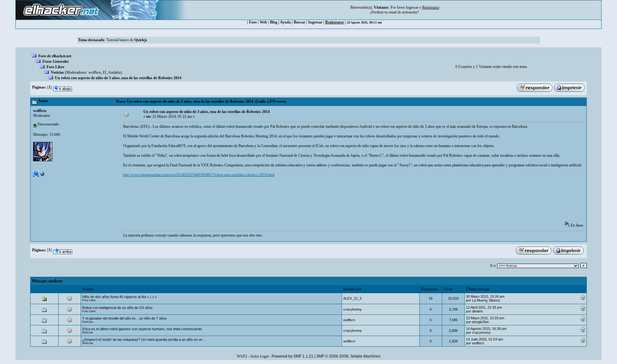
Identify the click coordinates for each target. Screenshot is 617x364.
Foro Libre (55, 67)
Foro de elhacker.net (54, 56)
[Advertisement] (240, 201)
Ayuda (285, 22)
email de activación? (404, 12)
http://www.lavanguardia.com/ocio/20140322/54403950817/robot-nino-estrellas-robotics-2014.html (198, 175)
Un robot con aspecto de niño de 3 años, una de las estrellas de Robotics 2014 (118, 78)
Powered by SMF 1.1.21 (292, 356)
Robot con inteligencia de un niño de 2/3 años (117, 308)
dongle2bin (480, 322)
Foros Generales (55, 61)
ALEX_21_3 (352, 298)
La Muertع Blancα (486, 300)
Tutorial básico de (126, 40)
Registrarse (334, 22)
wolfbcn (94, 72)
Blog (273, 22)
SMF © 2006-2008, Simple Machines (348, 356)
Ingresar (412, 7)
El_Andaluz (112, 72)
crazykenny (352, 309)
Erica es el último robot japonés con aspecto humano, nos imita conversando (142, 329)
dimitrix (477, 311)
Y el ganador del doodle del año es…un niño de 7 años (124, 318)
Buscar (299, 22)
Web (263, 22)
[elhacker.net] (42, 175)
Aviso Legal (259, 356)
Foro (253, 22)
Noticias (57, 72)
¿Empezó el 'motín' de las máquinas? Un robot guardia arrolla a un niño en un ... (144, 339)
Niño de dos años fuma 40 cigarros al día (114, 297)
